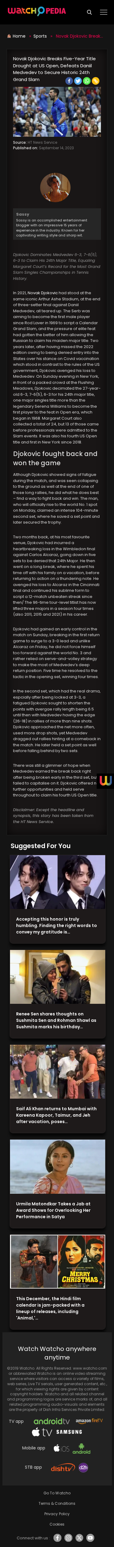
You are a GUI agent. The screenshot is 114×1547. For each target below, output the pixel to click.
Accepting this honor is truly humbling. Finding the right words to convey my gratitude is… (56, 925)
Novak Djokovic (43, 293)
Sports (40, 36)
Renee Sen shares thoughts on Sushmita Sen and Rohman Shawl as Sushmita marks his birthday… (56, 1020)
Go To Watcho (56, 1493)
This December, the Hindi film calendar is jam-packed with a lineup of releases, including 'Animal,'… (50, 1308)
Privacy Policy (56, 1513)
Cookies (57, 1524)
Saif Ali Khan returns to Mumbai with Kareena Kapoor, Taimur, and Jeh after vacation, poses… (56, 1115)
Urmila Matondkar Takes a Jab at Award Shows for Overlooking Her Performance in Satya (53, 1210)
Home (20, 36)
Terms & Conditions (57, 1503)
